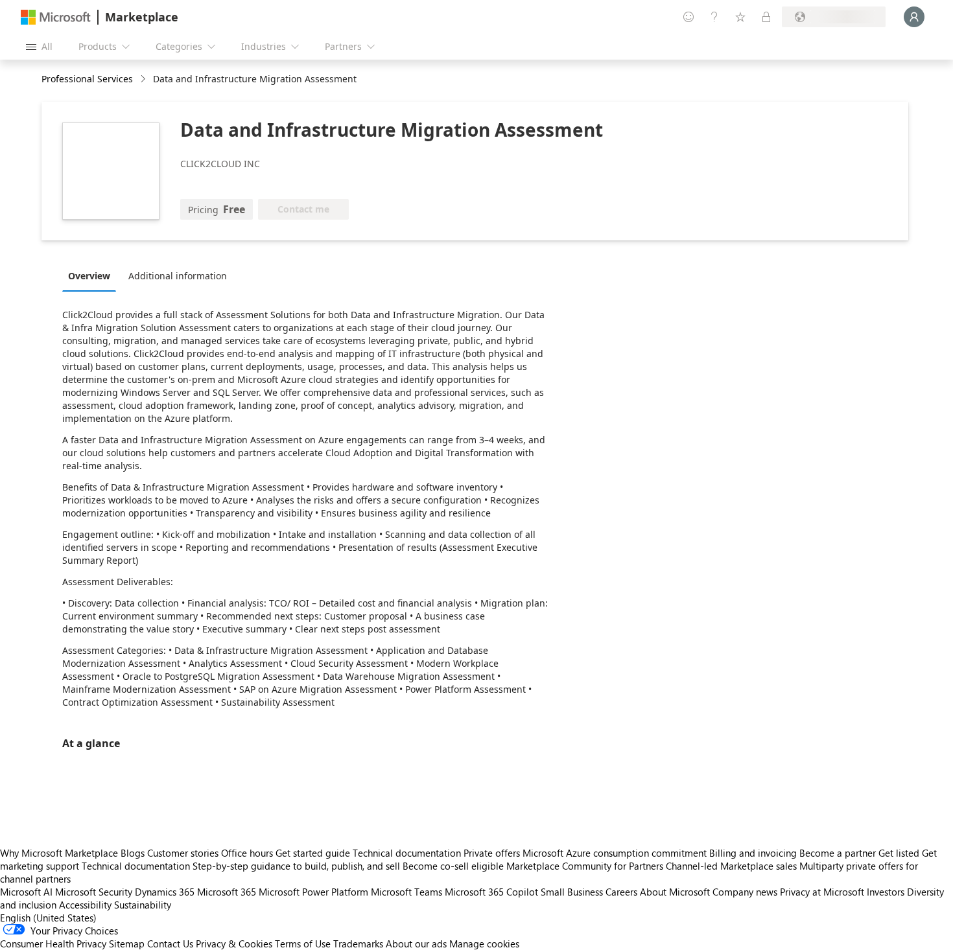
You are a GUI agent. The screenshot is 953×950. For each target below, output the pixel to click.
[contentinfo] (144, 79)
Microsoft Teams (406, 891)
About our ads (416, 943)
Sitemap (127, 943)
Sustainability (142, 904)
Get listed (898, 852)
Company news (744, 891)
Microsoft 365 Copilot (491, 891)
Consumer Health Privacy (53, 943)
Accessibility (85, 904)
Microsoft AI (26, 891)
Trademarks (358, 943)
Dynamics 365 (164, 891)
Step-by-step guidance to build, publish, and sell (296, 865)
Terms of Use (303, 943)
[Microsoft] (56, 17)
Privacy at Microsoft (822, 891)
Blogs (133, 852)
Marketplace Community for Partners (584, 865)
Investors (885, 891)
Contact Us (170, 943)
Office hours (247, 852)
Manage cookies (484, 943)
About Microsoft (675, 891)
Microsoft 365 (226, 891)
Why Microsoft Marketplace (59, 852)
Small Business (572, 891)
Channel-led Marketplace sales (731, 865)
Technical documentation (407, 852)
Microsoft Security (93, 891)
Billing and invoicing (753, 852)
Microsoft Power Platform (313, 891)
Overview (89, 276)
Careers (621, 891)
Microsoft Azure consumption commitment (616, 852)
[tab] (92, 275)
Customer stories (182, 852)
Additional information (177, 276)
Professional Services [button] (87, 79)
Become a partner (837, 852)
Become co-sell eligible (453, 865)
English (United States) (48, 917)
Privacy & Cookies (234, 943)
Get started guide (313, 852)
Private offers (492, 852)
